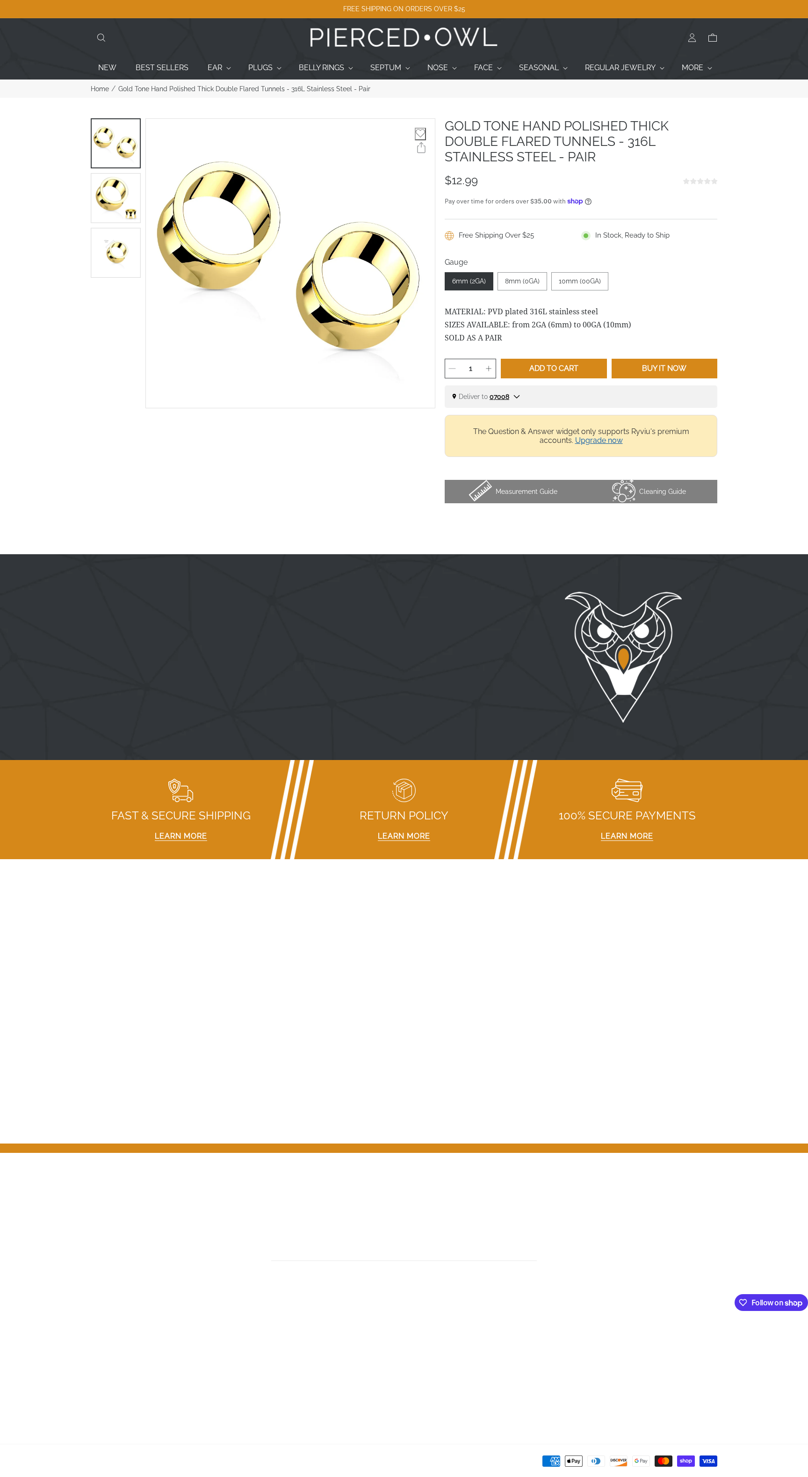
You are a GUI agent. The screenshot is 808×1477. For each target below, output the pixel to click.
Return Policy (273, 1375)
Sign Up (581, 1351)
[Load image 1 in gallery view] (115, 143)
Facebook (426, 1339)
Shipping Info (272, 1387)
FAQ (257, 1339)
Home (100, 89)
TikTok (419, 1363)
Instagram (426, 1351)
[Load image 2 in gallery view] (115, 198)
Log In (578, 1339)
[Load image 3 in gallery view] (115, 252)
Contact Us (110, 1351)
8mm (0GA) (522, 281)
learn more (181, 836)
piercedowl (133, 1464)
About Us (107, 1363)
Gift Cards (107, 1375)
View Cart (584, 1363)
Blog (99, 1400)
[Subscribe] (533, 1250)
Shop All (105, 1387)
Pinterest (424, 1375)
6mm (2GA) (469, 281)
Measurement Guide (285, 1351)
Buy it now (664, 368)
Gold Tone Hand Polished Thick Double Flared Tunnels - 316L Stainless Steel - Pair (244, 89)
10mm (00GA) (580, 281)
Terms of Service (279, 1400)
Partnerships (271, 1363)
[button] (101, 38)
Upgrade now (599, 440)
